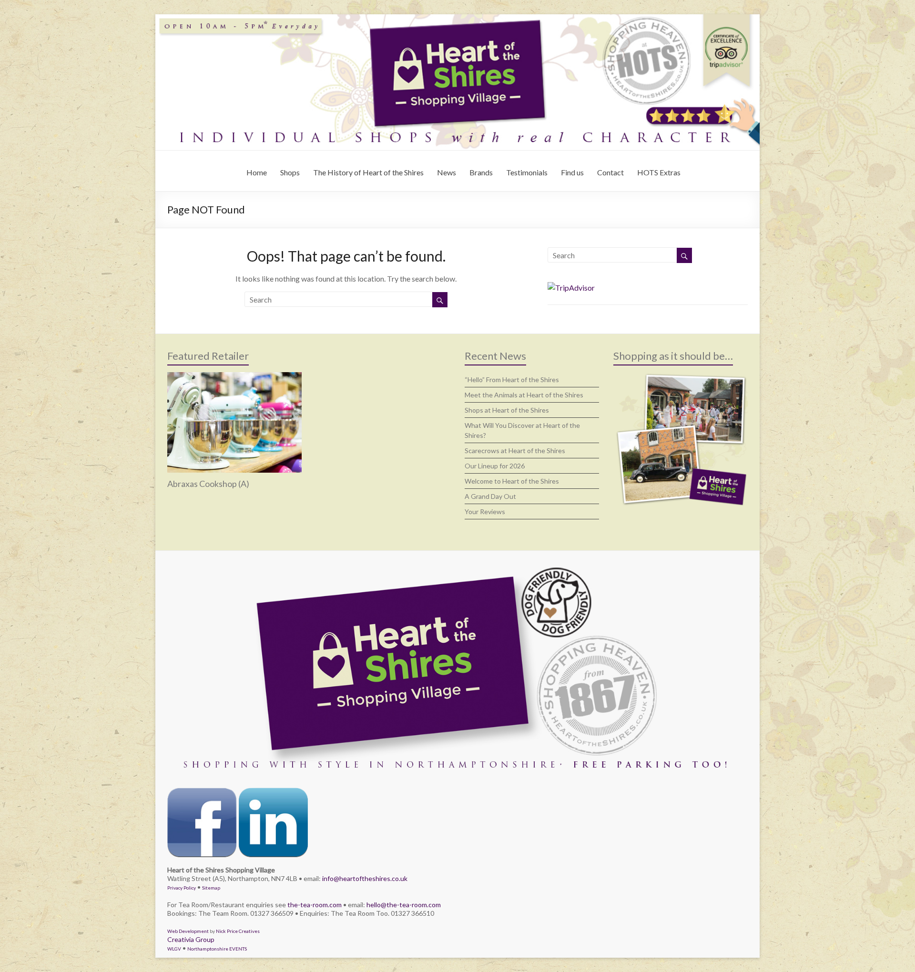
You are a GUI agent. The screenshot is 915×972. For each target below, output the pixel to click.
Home (256, 172)
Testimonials (527, 172)
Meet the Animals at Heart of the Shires (524, 395)
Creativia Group (190, 939)
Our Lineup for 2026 (495, 466)
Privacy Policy (181, 888)
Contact (610, 172)
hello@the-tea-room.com (403, 905)
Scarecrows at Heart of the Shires (515, 450)
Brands (481, 172)
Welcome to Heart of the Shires (512, 481)
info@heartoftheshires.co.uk (364, 878)
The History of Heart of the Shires (368, 172)
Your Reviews (485, 511)
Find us (572, 172)
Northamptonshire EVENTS (217, 949)
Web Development (188, 931)
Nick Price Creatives (238, 931)
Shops (290, 172)
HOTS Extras (659, 172)
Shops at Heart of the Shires (507, 410)
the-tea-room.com (314, 905)
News (446, 172)
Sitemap (211, 888)
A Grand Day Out (490, 496)
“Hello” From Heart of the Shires (512, 379)
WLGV (174, 949)
